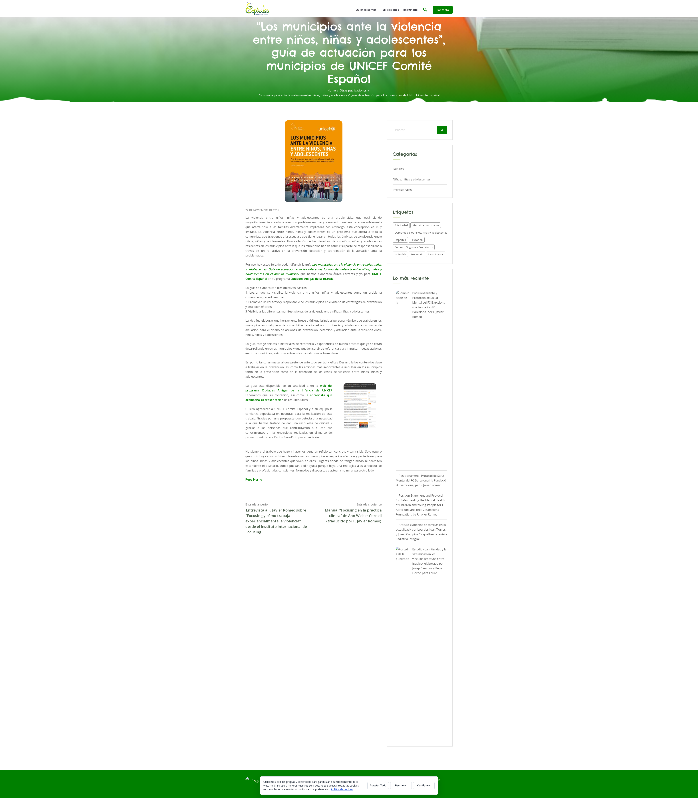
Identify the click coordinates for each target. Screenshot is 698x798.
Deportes (400, 240)
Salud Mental (435, 254)
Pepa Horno (253, 479)
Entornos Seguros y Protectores (414, 247)
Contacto (442, 10)
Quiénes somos (366, 9)
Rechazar (401, 785)
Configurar (424, 785)
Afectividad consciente (425, 225)
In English (400, 254)
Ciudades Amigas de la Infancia (312, 279)
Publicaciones (390, 9)
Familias (398, 169)
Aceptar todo (378, 785)
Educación (417, 240)
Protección (417, 254)
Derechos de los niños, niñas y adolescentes (421, 232)
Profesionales (402, 190)
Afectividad (401, 225)
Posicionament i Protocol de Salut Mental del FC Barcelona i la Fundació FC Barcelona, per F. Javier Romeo (421, 480)
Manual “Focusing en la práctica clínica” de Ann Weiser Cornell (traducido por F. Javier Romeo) (353, 516)
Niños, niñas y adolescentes (412, 179)
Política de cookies (342, 789)
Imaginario (410, 9)
